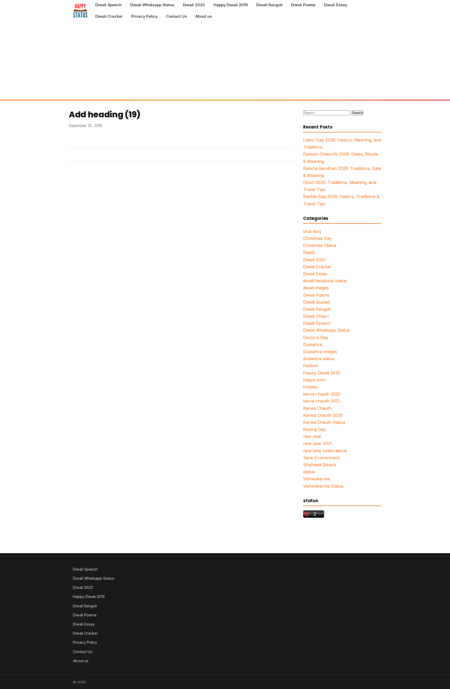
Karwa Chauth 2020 (323, 415)
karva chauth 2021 (321, 401)
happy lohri (314, 379)
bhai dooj (312, 231)
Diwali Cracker (109, 16)
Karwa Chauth (317, 408)
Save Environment (321, 457)
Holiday (310, 387)
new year (312, 436)
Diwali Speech (108, 5)
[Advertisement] (225, 60)
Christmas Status (319, 245)
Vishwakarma (316, 478)
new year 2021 (317, 443)
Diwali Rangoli (269, 5)
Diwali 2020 (194, 5)
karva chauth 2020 (322, 394)
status (309, 471)
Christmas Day (317, 238)
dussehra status (318, 358)
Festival (310, 365)
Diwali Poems (303, 5)
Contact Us (176, 16)
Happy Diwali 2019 (231, 5)
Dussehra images (320, 351)
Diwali (309, 252)
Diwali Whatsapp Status (152, 5)
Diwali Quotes (316, 302)
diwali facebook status (325, 280)
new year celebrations (325, 450)
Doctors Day (315, 337)
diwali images (316, 287)
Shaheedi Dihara (319, 464)
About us (203, 16)
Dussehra (312, 344)
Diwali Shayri (316, 316)
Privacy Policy (144, 16)
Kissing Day (314, 429)
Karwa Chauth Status (324, 422)
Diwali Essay (335, 5)
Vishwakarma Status (323, 486)
